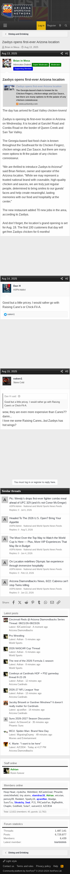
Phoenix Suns (16, 725)
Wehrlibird (32, 792)
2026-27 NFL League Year (24, 689)
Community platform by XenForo (32, 871)
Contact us (8, 866)
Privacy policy (43, 866)
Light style (11, 861)
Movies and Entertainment (22, 738)
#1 (66, 53)
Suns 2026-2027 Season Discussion (29, 718)
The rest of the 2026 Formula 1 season (31, 660)
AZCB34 (47, 806)
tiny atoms (25, 795)
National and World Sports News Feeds (43, 506)
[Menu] (5, 25)
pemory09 (9, 799)
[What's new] (60, 25)
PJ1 (34, 802)
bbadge (52, 799)
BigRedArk (57, 802)
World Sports (15, 643)
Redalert (19, 799)
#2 (66, 278)
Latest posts (11, 613)
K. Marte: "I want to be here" (25, 743)
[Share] (61, 53)
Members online (13, 785)
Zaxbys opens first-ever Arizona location (39, 86)
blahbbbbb (60, 842)
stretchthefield (11, 795)
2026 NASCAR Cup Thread (24, 648)
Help (55, 866)
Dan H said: (10, 396)
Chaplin (7, 806)
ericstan (59, 795)
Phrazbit (58, 792)
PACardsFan (43, 802)
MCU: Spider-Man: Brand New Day (29, 730)
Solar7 (26, 806)
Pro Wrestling (16, 635)
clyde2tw (21, 792)
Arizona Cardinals (18, 684)
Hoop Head (9, 792)
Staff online (10, 763)
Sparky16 (30, 799)
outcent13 (36, 806)
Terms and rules (25, 866)
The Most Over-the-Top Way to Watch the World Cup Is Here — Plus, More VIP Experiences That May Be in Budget (38, 541)
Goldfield (17, 806)
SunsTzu (8, 802)
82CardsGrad (45, 792)
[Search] (66, 25)
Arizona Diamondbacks (21, 630)
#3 (66, 371)
